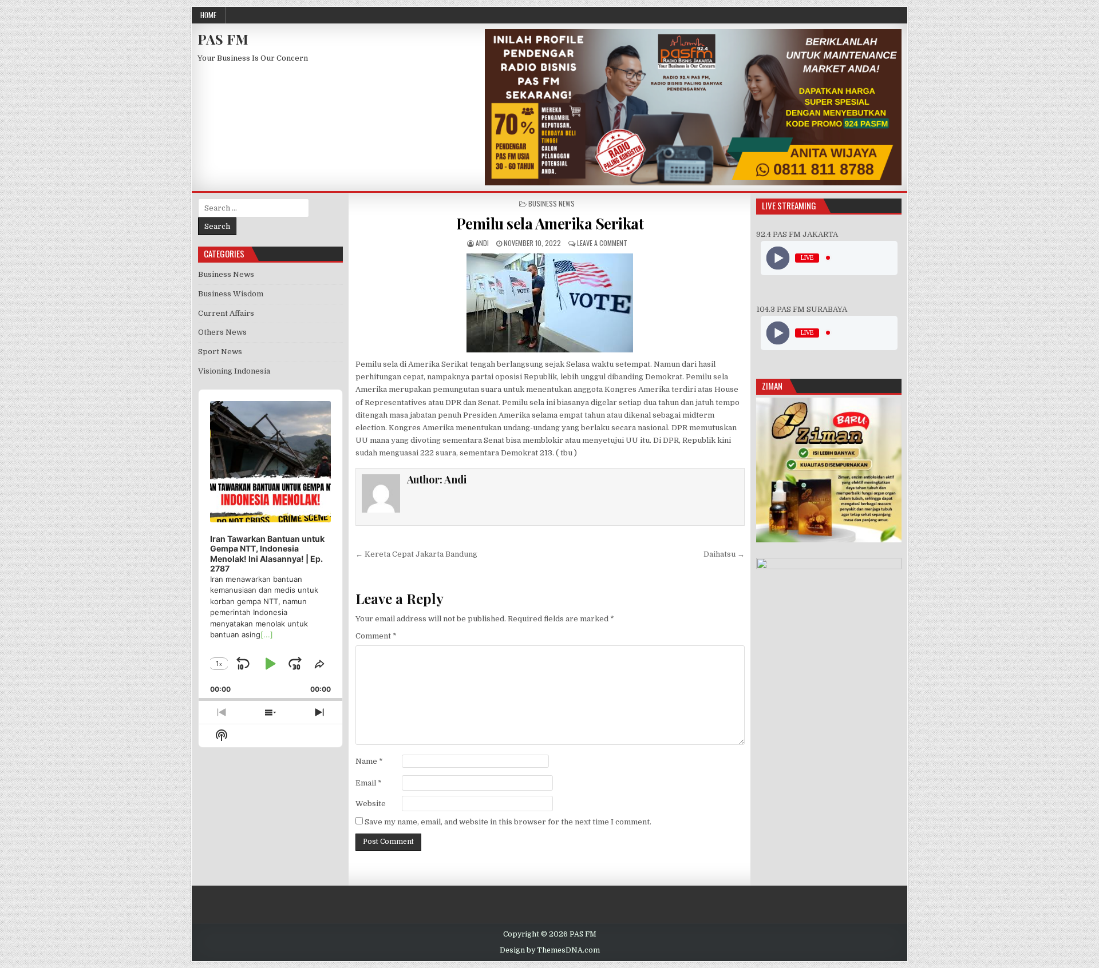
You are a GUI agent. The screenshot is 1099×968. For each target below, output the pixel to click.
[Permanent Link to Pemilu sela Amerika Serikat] (550, 302)
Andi (482, 243)
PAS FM (222, 39)
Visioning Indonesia (234, 371)
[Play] (777, 257)
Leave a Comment (602, 243)
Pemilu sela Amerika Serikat (550, 223)
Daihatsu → (724, 554)
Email (368, 783)
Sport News (220, 351)
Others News (222, 332)
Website (370, 803)
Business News (551, 203)
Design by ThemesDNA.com (550, 950)
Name (369, 761)
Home (208, 15)
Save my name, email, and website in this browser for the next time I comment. (508, 822)
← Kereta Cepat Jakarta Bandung (416, 554)
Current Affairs (226, 313)
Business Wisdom (230, 293)
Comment (376, 636)
